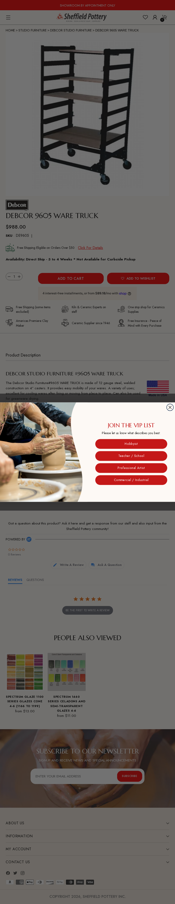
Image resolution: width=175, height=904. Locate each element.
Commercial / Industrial (131, 480)
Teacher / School (131, 455)
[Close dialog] (170, 407)
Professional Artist (131, 468)
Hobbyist (131, 443)
